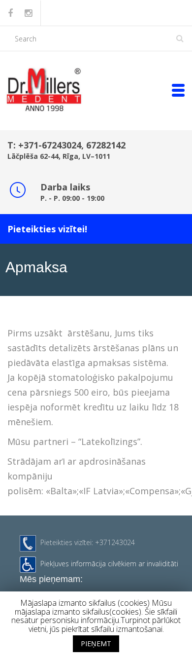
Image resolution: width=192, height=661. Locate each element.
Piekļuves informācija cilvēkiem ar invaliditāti (109, 563)
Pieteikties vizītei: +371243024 (87, 542)
